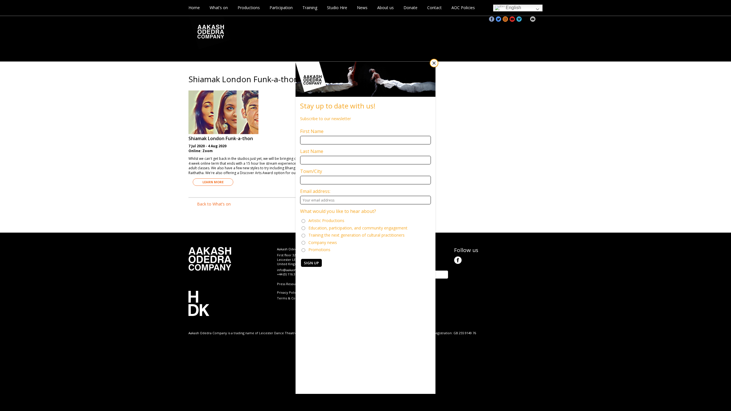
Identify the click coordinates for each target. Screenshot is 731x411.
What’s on (219, 7)
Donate (410, 7)
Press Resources (289, 284)
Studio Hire (337, 7)
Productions (249, 7)
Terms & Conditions (292, 298)
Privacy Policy (287, 292)
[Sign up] (533, 19)
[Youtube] (512, 19)
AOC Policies (463, 7)
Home (194, 7)
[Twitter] (498, 19)
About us (385, 7)
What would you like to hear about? (338, 211)
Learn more (213, 182)
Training (309, 7)
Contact (434, 7)
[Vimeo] (519, 19)
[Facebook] (492, 19)
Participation (281, 7)
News (362, 7)
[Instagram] (505, 19)
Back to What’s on (214, 204)
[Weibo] (526, 19)
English (513, 7)
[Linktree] (540, 19)
